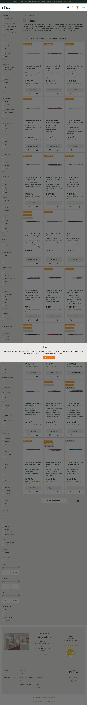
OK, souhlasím (49, 358)
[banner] (6, 7)
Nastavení (37, 358)
